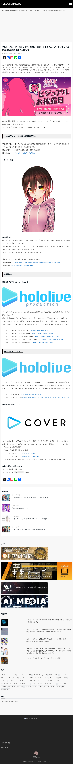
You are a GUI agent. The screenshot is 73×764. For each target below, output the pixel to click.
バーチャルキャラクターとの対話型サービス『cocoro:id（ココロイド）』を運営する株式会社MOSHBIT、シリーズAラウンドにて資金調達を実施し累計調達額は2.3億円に (48, 651)
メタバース (28, 686)
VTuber (25, 678)
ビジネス (3, 686)
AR (11, 675)
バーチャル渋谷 (62, 683)
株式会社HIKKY (5, 689)
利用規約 (39, 761)
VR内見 (19, 678)
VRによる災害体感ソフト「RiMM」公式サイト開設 (43, 658)
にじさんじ (58, 678)
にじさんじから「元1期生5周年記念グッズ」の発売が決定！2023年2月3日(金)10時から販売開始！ (48, 640)
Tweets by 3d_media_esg (10, 701)
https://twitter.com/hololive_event (51, 339)
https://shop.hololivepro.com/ (43, 342)
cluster (23, 675)
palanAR (44, 675)
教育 (63, 686)
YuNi (46, 678)
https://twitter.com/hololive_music (47, 336)
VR (65, 675)
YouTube (40, 678)
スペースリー (50, 681)
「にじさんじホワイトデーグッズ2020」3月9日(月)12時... (29, 529)
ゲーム (42, 681)
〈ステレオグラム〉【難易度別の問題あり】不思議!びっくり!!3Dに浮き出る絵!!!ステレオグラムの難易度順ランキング (49, 630)
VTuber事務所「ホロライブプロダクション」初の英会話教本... (30, 497)
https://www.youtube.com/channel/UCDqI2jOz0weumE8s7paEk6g (36, 262)
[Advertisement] (36, 28)
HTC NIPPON (36, 675)
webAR (31, 678)
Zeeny (51, 678)
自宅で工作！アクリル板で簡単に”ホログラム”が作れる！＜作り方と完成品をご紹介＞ (49, 621)
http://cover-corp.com (27, 453)
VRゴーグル (12, 678)
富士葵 (52, 686)
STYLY (51, 675)
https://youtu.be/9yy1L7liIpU (25, 153)
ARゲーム (17, 675)
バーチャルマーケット (50, 683)
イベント (3, 681)
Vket (61, 675)
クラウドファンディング (32, 681)
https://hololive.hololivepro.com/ (32, 394)
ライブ (34, 686)
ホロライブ (20, 686)
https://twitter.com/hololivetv (42, 333)
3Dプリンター (5, 675)
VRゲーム (3, 678)
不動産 (40, 686)
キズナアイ (21, 681)
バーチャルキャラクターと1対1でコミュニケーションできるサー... (31, 519)
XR (35, 678)
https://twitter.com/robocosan (22, 265)
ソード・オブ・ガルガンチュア (9, 683)
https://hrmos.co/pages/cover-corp (31, 456)
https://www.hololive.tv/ (39, 330)
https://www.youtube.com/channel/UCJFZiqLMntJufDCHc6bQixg (45, 397)
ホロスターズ (11, 686)
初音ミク (46, 686)
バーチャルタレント (37, 683)
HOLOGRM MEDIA (11, 3)
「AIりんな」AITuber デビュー (21, 508)
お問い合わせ (46, 761)
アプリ (65, 678)
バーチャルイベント (25, 683)
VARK (56, 675)
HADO (29, 675)
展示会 (58, 686)
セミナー (58, 681)
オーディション (12, 681)
